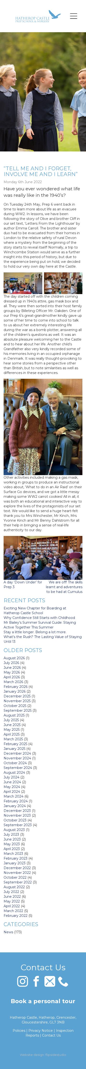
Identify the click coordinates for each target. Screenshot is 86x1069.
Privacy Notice (40, 1030)
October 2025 (15, 706)
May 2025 (12, 729)
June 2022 (12, 896)
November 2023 (17, 815)
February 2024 (16, 801)
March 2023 (13, 853)
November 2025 (17, 701)
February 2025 (15, 744)
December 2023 (17, 811)
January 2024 (15, 806)
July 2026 (11, 663)
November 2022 (17, 873)
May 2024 (12, 787)
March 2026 (13, 682)
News (8, 932)
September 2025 (18, 710)
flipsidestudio (55, 1055)
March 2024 (13, 796)
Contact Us (51, 1035)
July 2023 (11, 834)
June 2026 (12, 667)
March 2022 (13, 911)
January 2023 (15, 863)
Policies (19, 1030)
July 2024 (11, 777)
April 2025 (12, 734)
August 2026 (14, 658)
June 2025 (12, 725)
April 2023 (12, 849)
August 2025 (14, 715)
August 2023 (14, 830)
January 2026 (15, 691)
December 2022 (17, 868)
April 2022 (12, 906)
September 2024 (18, 768)
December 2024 (17, 753)
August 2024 (14, 772)
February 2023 (15, 858)
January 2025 (14, 749)
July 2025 (11, 720)
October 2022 (15, 877)
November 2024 (17, 758)
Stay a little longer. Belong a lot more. (35, 632)
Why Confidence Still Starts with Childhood (39, 618)
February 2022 (15, 915)
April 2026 (12, 677)
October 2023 (15, 820)
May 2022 (12, 901)
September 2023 (18, 825)
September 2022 (18, 882)
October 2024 (15, 763)
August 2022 (14, 887)
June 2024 (12, 782)
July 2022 (11, 892)
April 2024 (12, 791)
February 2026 (15, 687)
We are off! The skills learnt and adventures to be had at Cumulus (64, 587)
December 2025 (17, 696)
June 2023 (12, 839)
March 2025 (13, 739)
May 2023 (12, 844)
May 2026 (12, 672)
